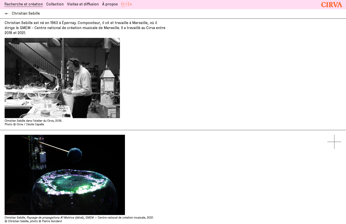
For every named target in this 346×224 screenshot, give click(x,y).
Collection (55, 4)
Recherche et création (23, 4)
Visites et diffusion (83, 4)
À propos (110, 4)
